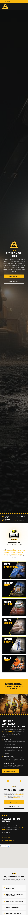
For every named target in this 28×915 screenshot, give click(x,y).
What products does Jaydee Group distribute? (13, 887)
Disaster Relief (7, 265)
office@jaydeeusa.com (9, 840)
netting (19, 794)
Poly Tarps (14, 549)
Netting (19, 265)
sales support (16, 797)
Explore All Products (9, 771)
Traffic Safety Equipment (17, 554)
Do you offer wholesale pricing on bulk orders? (14, 895)
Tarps (22, 263)
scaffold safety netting (7, 733)
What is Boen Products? (12, 907)
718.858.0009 (7, 837)
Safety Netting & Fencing (15, 550)
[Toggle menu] (25, 6)
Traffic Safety (14, 267)
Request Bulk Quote (14, 281)
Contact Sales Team (14, 806)
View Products (13, 276)
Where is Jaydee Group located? (14, 901)
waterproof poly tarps (7, 731)
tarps (15, 794)
